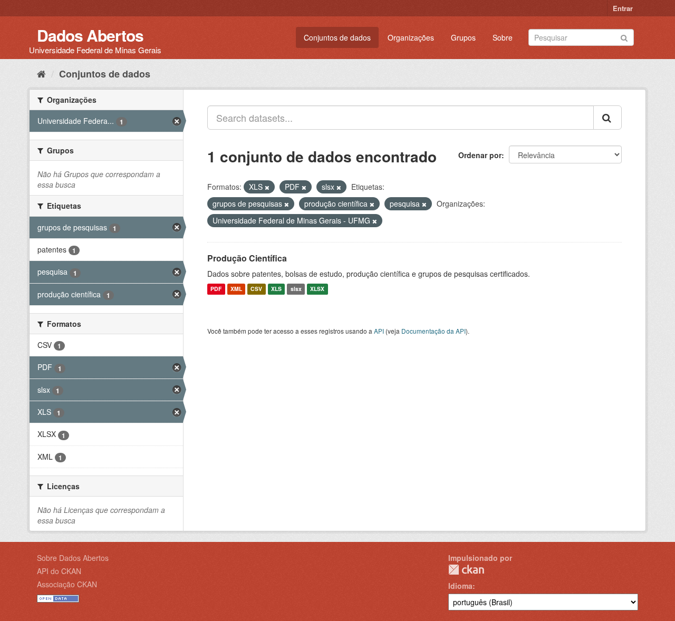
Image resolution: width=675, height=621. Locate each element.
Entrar (623, 8)
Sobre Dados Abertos (73, 557)
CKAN (466, 569)
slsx (296, 289)
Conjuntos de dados (337, 37)
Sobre (503, 37)
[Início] (41, 73)
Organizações (411, 37)
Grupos (463, 37)
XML (236, 289)
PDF (215, 289)
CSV (256, 289)
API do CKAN (59, 571)
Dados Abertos (90, 35)
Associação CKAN (67, 584)
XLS (276, 289)
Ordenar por (480, 155)
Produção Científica (247, 258)
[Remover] (267, 187)
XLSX (317, 289)
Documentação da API (433, 330)
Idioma (460, 585)
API (379, 330)
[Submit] (624, 36)
